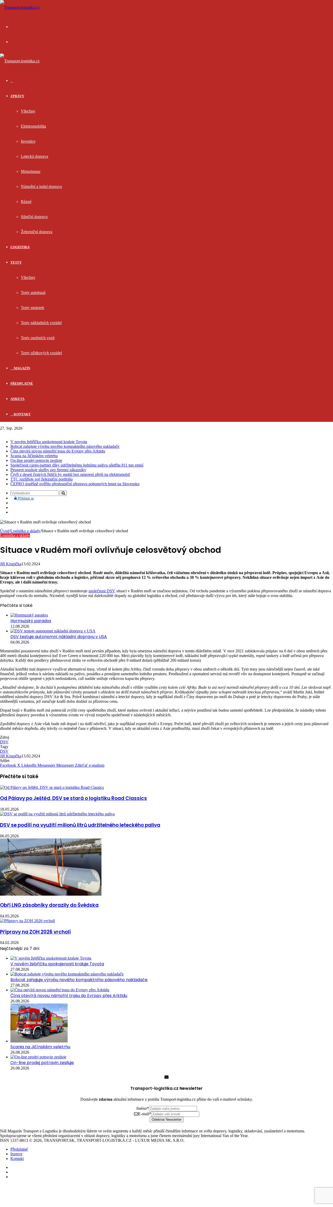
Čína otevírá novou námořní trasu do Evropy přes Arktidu (57, 451)
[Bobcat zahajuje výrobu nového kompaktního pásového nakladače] (67, 974)
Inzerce (16, 1154)
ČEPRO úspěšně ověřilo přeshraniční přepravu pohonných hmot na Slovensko (74, 484)
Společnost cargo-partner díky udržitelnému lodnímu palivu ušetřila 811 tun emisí (76, 465)
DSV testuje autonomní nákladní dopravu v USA (58, 637)
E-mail (144, 1114)
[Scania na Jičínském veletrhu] (39, 1041)
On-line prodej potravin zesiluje (36, 460)
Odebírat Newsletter (167, 1119)
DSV (4, 742)
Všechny (28, 111)
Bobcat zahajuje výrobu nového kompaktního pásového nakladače (64, 446)
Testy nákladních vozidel (41, 322)
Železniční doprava (36, 231)
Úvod (4, 531)
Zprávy (17, 96)
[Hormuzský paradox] (29, 615)
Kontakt (22, 414)
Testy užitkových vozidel (41, 353)
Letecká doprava (34, 156)
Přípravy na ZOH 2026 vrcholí (35, 931)
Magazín (21, 368)
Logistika (20, 247)
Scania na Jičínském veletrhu (34, 456)
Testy (16, 262)
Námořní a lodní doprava (41, 186)
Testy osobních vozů (38, 338)
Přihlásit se (27, 498)
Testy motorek (32, 307)
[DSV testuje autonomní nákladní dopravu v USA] (52, 631)
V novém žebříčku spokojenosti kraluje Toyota (48, 441)
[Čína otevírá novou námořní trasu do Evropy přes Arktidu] (59, 990)
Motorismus (30, 171)
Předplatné (21, 383)
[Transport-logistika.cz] (20, 7)
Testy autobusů (33, 292)
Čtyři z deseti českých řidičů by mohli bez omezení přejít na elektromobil (70, 474)
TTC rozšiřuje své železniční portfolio (41, 479)
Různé (26, 201)
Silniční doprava (34, 216)
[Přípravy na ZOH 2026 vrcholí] (27, 921)
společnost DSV (101, 591)
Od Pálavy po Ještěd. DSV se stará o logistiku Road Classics (73, 798)
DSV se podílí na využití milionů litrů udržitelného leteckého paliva (80, 825)
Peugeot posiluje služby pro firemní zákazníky (48, 470)
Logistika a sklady (25, 531)
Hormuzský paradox (30, 621)
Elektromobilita (33, 126)
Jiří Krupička (10, 564)
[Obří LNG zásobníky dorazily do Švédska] (50, 894)
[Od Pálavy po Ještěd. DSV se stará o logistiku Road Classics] (52, 787)
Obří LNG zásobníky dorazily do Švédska (49, 905)
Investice (28, 141)
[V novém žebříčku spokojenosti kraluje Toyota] (50, 958)
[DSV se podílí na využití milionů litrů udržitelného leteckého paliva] (57, 814)
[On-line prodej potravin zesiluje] (38, 1057)
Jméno (142, 1108)
